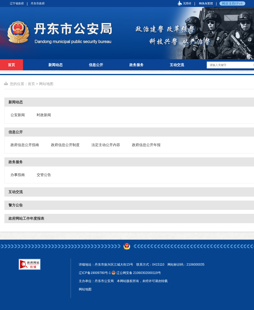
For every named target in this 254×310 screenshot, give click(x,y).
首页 (11, 65)
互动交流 (177, 65)
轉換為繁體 (206, 3)
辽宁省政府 (17, 3)
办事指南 (18, 175)
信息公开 (96, 65)
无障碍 (187, 3)
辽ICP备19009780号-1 (95, 273)
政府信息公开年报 (146, 145)
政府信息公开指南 (25, 145)
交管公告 (44, 175)
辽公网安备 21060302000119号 (138, 273)
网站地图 (46, 84)
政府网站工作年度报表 (26, 218)
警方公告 (16, 205)
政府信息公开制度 (65, 145)
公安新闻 (18, 115)
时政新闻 (44, 115)
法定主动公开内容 (105, 145)
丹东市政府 (38, 3)
